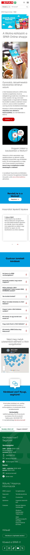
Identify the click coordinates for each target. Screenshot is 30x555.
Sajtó (4, 497)
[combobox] (6, 7)
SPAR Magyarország (6, 12)
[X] (22, 548)
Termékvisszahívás (21, 494)
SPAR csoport (6, 491)
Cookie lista (19, 497)
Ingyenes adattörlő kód (21, 501)
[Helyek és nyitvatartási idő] (24, 3)
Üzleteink (5, 505)
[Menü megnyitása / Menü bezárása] (28, 3)
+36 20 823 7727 (10, 455)
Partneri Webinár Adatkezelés (21, 506)
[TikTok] (13, 548)
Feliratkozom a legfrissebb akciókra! (14, 535)
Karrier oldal (9, 476)
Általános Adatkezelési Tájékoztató (19, 512)
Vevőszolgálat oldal (11, 461)
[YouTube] (18, 548)
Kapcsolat (5, 494)
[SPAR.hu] (9, 2)
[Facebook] (4, 548)
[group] (7, 429)
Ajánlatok (5, 500)
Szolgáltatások (20, 491)
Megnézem (14, 199)
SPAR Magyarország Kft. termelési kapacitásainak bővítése (21, 520)
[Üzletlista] (15, 60)
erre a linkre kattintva (18, 177)
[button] (15, 135)
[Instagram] (9, 548)
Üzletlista (7, 119)
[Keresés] (27, 7)
